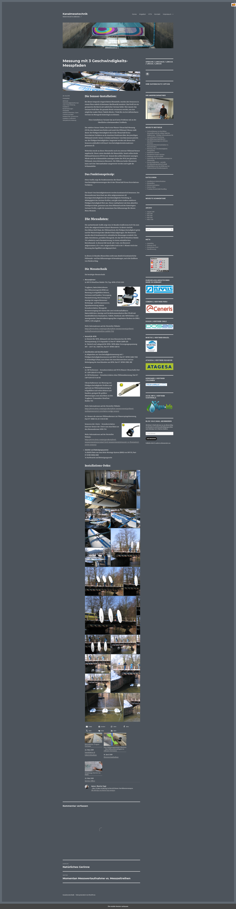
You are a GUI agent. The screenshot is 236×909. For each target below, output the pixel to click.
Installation (66, 106)
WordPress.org (151, 249)
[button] (91, 726)
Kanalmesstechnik (75, 13)
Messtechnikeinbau (68, 112)
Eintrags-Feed (151, 245)
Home (134, 14)
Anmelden (150, 243)
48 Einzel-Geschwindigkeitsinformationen (71, 103)
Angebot (142, 14)
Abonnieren (151, 438)
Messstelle (66, 110)
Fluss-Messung (70, 105)
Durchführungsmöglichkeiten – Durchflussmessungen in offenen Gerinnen (115, 749)
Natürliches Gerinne (153, 152)
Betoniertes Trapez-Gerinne (92, 745)
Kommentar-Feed (152, 247)
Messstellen (66, 98)
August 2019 (150, 212)
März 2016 (150, 219)
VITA (150, 14)
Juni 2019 (149, 213)
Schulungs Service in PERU (92, 774)
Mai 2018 (149, 217)
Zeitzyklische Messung (69, 120)
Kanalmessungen (68, 108)
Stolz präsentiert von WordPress (85, 895)
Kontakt (157, 14)
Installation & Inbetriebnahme (156, 181)
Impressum (167, 14)
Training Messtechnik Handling (157, 189)
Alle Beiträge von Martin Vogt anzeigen (103, 790)
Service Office (90, 781)
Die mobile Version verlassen (118, 906)
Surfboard (72, 118)
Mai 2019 (149, 215)
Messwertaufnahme (111, 757)
